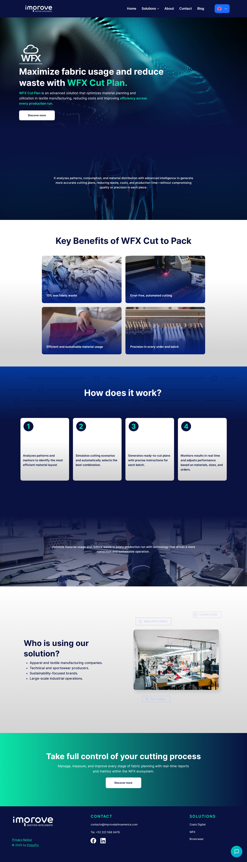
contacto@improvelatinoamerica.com (114, 824)
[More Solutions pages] (158, 9)
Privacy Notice (22, 839)
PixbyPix (33, 845)
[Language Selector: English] (222, 8)
